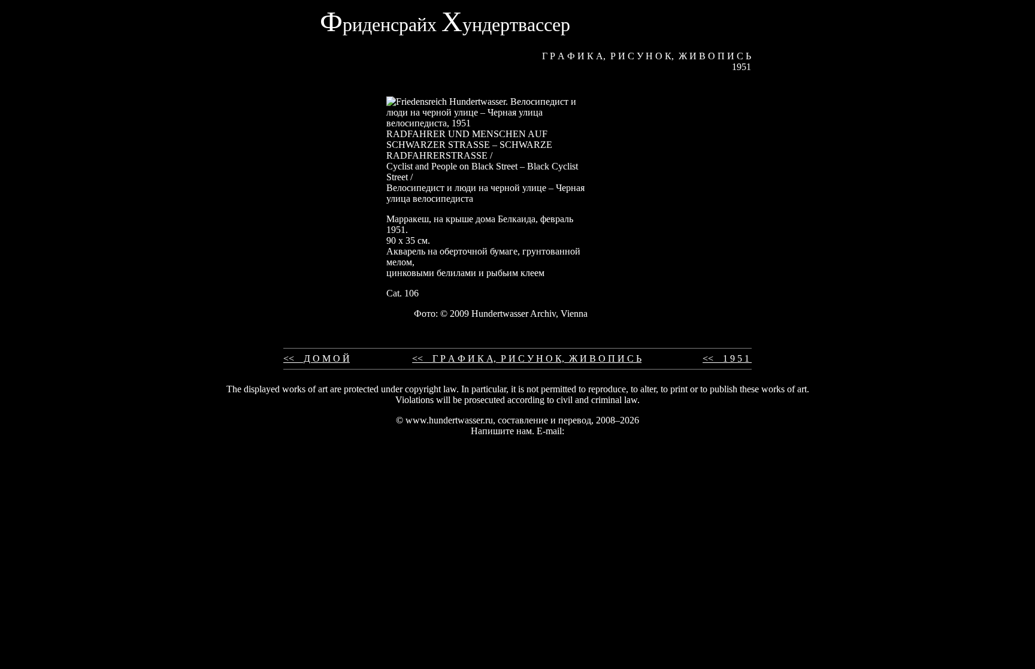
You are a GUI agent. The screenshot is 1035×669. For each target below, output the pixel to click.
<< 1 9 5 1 (727, 358)
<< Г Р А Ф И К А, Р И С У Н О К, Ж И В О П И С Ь (526, 358)
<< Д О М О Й (316, 358)
